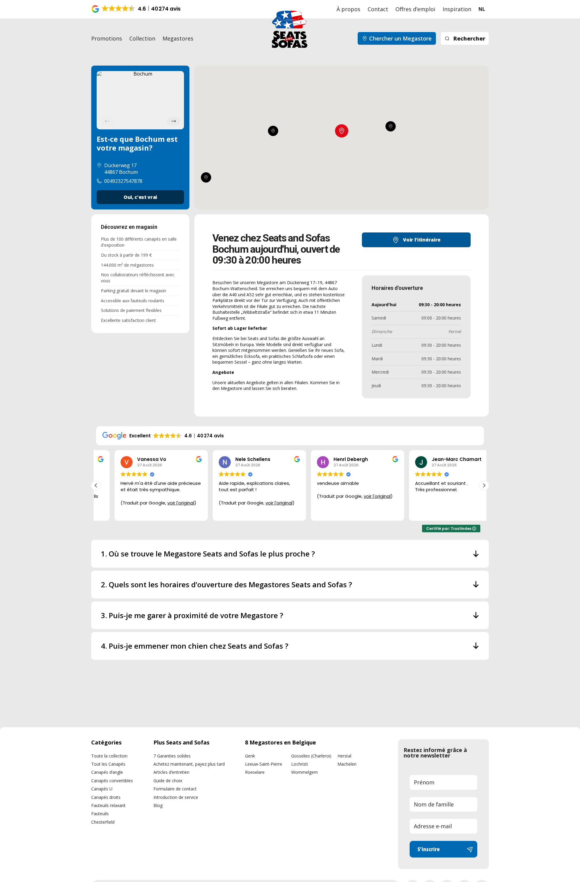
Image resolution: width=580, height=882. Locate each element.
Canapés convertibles (112, 780)
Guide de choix (167, 780)
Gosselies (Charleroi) (311, 756)
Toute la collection (109, 756)
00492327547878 (123, 181)
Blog (158, 805)
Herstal (344, 756)
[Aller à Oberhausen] (273, 131)
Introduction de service (175, 797)
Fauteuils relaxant (108, 805)
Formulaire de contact (175, 789)
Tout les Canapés (108, 764)
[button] (136, 9)
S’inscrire (428, 849)
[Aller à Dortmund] (390, 126)
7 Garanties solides (172, 756)
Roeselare (255, 772)
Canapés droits (106, 797)
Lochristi (299, 764)
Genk (250, 756)
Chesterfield (102, 822)
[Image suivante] (173, 121)
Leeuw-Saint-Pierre (263, 764)
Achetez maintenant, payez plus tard (189, 764)
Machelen (346, 764)
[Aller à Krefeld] (206, 178)
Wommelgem (304, 772)
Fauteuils (100, 813)
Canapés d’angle (107, 772)
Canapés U (101, 789)
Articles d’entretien (171, 772)
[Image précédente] (107, 121)
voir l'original (162, 503)
